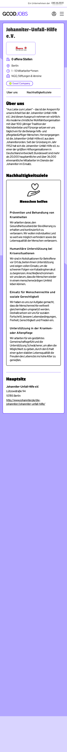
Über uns (12, 92)
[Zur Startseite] (15, 14)
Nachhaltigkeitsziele (39, 92)
